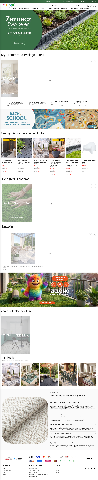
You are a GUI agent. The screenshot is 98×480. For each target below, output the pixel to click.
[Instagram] (85, 468)
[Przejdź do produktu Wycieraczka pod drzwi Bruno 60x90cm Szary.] (8, 148)
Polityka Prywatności (7, 472)
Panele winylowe (74, 8)
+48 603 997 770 (83, 1)
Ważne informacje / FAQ (8, 470)
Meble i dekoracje (84, 8)
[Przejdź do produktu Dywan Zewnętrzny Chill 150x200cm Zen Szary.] (41, 148)
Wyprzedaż (70, 5)
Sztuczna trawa (13, 8)
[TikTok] (95, 468)
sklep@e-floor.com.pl (73, 1)
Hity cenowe (62, 5)
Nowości (54, 5)
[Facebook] (82, 468)
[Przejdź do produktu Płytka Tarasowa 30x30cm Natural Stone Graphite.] (25, 148)
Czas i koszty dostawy (34, 470)
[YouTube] (92, 468)
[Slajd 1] (49, 30)
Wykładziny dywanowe (54, 8)
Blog (4, 468)
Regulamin (5, 474)
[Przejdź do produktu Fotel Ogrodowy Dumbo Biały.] (89, 148)
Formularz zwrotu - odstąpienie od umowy (38, 474)
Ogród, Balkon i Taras (23, 8)
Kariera (57, 472)
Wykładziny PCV (64, 8)
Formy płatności (33, 468)
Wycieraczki (43, 8)
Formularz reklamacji (33, 476)
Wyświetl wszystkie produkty (8, 229)
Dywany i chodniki (34, 8)
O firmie (57, 468)
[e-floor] (8, 6)
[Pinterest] (88, 468)
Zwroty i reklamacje (33, 472)
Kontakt (57, 470)
